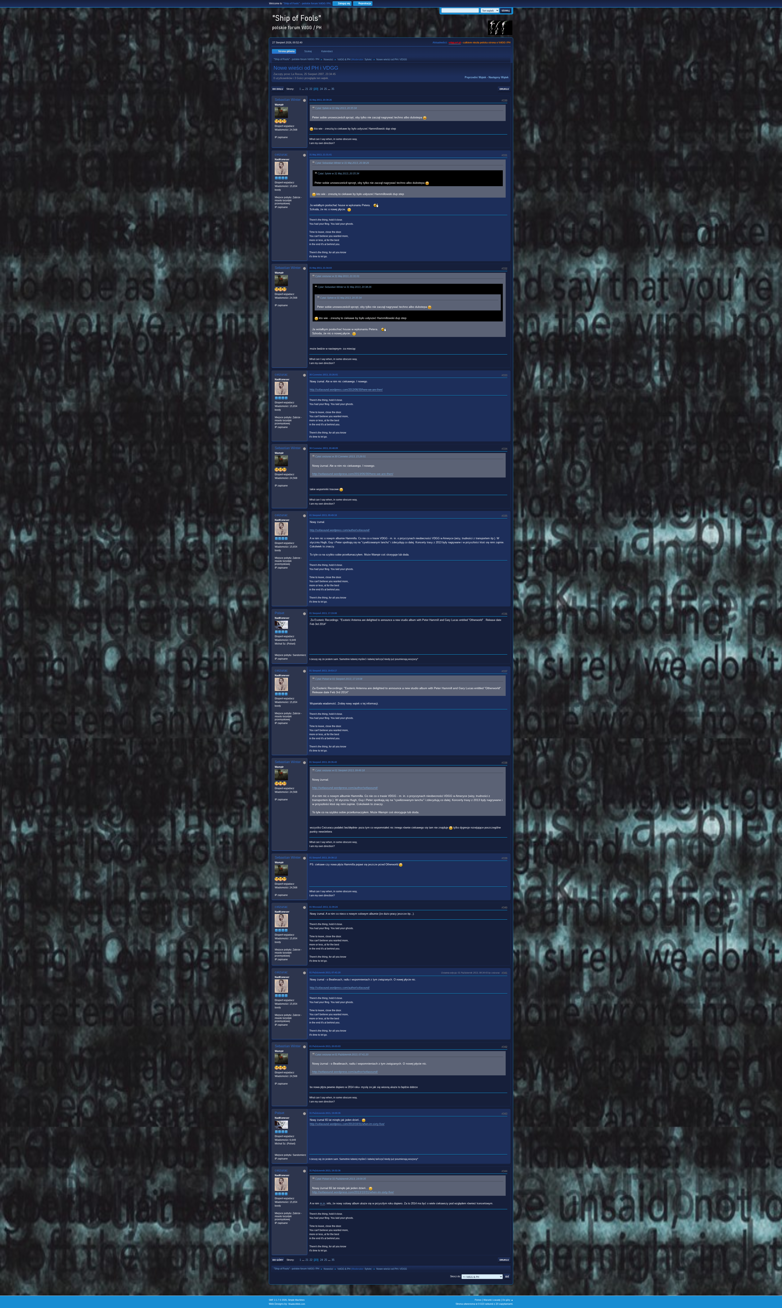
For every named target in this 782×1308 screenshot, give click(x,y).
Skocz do (455, 1276)
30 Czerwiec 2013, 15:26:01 (323, 374)
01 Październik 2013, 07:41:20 (324, 972)
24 (321, 88)
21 (306, 88)
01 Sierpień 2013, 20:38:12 (323, 857)
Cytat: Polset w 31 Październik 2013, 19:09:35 (340, 1178)
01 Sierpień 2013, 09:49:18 (323, 515)
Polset (279, 613)
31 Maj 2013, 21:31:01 (320, 154)
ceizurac (281, 154)
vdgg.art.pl (455, 42)
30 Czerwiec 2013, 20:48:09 (323, 448)
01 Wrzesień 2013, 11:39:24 (323, 907)
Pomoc (478, 1300)
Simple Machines (296, 1300)
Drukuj (504, 89)
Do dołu (277, 89)
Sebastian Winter (288, 100)
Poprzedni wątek (475, 77)
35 (332, 88)
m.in (322, 1203)
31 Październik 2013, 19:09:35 (324, 1113)
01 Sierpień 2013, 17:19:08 (323, 613)
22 (310, 88)
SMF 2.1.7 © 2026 (278, 1300)
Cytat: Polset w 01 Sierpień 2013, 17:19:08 (338, 679)
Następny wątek (499, 77)
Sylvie (368, 59)
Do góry (277, 1260)
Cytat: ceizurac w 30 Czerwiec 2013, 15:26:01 (340, 456)
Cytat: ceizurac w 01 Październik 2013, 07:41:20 (341, 1054)
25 (325, 88)
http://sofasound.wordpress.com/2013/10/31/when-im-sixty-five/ (347, 1123)
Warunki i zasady (492, 1300)
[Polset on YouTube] (276, 651)
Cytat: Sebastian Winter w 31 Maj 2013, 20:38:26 (342, 163)
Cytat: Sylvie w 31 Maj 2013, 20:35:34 (336, 108)
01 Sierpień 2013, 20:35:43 (323, 762)
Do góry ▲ (507, 1300)
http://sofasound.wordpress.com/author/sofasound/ (340, 530)
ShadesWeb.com (296, 1304)
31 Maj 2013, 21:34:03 (320, 268)
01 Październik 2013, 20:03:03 (324, 1046)
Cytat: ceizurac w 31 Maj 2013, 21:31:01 (337, 276)
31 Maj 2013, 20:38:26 (320, 100)
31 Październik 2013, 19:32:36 (324, 1170)
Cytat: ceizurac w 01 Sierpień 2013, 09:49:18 (340, 770)
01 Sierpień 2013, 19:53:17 (323, 670)
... (303, 88)
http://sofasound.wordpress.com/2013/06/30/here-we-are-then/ (346, 389)
